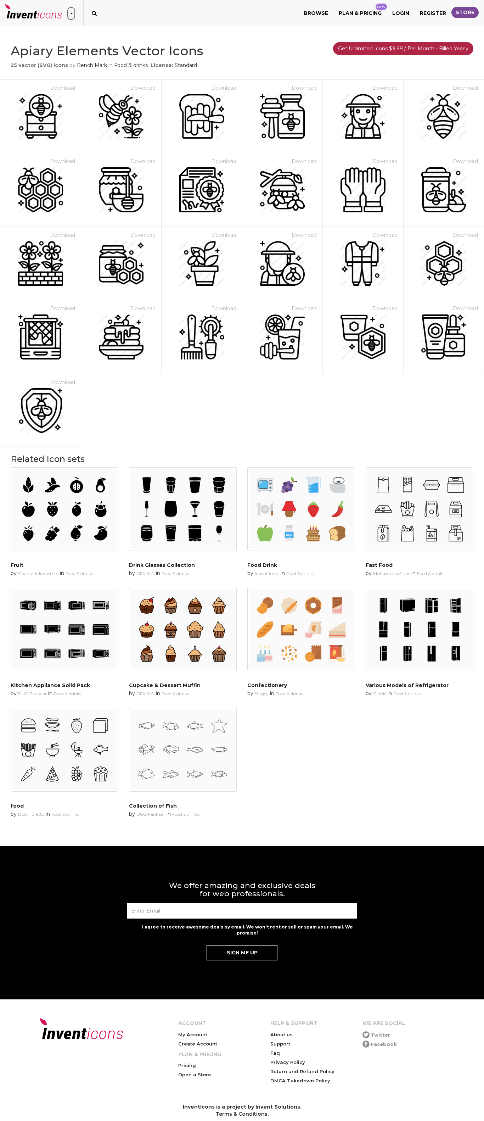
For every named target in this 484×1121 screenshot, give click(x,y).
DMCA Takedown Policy (300, 1080)
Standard (186, 65)
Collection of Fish (153, 806)
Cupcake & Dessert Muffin (165, 685)
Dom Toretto (31, 814)
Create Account (197, 1044)
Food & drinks (131, 65)
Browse (316, 13)
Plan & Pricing (362, 10)
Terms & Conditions (242, 1114)
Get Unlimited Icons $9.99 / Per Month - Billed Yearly (403, 48)
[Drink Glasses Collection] (183, 509)
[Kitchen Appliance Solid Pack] (64, 629)
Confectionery (267, 685)
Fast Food (379, 565)
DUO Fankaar (32, 693)
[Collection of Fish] (183, 750)
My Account (192, 1034)
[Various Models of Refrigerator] (419, 629)
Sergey (262, 693)
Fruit (17, 565)
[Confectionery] (301, 629)
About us (281, 1034)
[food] (64, 750)
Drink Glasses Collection (162, 565)
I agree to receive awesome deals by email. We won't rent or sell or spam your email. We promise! (247, 930)
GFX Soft (145, 573)
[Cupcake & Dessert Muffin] (183, 629)
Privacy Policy (287, 1062)
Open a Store (194, 1074)
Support (280, 1044)
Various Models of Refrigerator (407, 685)
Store (465, 12)
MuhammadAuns (391, 573)
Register (433, 13)
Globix (379, 693)
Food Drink (262, 565)
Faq (275, 1053)
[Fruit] (64, 509)
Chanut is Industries (38, 573)
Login (400, 13)
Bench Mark (92, 65)
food (17, 806)
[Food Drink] (301, 509)
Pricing (187, 1065)
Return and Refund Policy (302, 1071)
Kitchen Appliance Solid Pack (50, 685)
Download (62, 88)
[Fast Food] (419, 509)
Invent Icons (267, 573)
